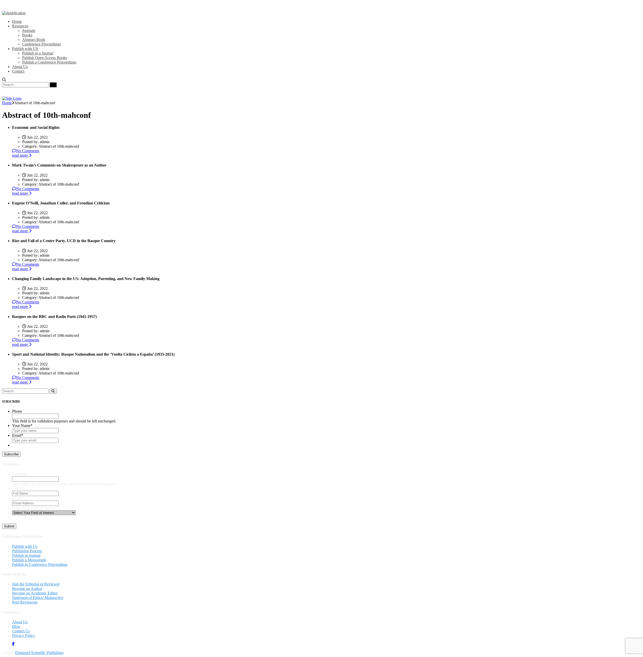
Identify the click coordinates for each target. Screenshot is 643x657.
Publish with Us (24, 546)
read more (20, 155)
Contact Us (21, 631)
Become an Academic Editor (35, 593)
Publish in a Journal (37, 53)
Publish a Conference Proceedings (49, 62)
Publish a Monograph (29, 560)
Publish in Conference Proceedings (40, 564)
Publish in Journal (26, 555)
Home (17, 21)
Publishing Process (27, 551)
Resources (20, 26)
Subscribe (11, 454)
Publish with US (25, 48)
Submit (9, 526)
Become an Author (27, 588)
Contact (18, 71)
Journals (28, 30)
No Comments (27, 151)
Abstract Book (33, 39)
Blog (16, 626)
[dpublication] (14, 13)
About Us (20, 67)
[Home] (12, 98)
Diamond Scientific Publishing (39, 652)
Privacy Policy (23, 635)
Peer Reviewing (24, 602)
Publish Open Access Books (44, 58)
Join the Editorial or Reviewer (36, 584)
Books (27, 35)
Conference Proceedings (41, 44)
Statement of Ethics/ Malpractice (37, 597)
